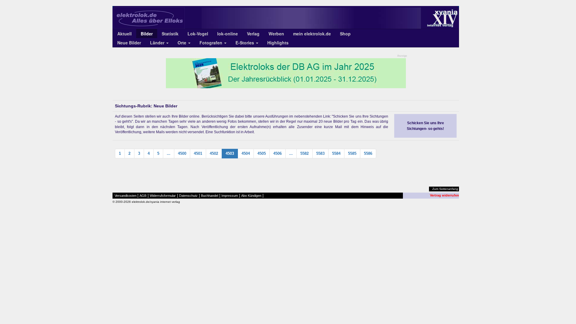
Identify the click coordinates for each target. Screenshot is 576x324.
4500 (182, 153)
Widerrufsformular (163, 195)
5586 (368, 153)
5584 (336, 153)
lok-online (227, 34)
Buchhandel (209, 195)
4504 (246, 153)
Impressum (229, 195)
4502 (214, 153)
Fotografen (212, 43)
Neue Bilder (129, 43)
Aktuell (124, 34)
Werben (276, 34)
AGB (143, 195)
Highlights (278, 43)
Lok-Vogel (198, 34)
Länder (158, 43)
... (168, 153)
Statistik (170, 34)
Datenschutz (188, 195)
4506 (277, 153)
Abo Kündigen (251, 195)
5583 (320, 153)
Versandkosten (125, 195)
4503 (230, 153)
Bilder (147, 34)
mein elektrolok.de (312, 34)
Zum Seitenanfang (445, 188)
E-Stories (245, 43)
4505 (261, 153)
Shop (345, 34)
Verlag (253, 34)
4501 (198, 153)
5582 (304, 153)
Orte (183, 43)
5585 (352, 153)
